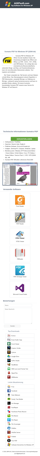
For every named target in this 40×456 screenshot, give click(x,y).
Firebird (13, 436)
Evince (13, 336)
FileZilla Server (15, 432)
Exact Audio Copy (16, 340)
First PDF (14, 441)
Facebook (14, 391)
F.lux (12, 387)
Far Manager (15, 403)
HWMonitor (14, 377)
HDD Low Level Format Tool (19, 369)
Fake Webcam (15, 395)
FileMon (13, 428)
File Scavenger (15, 424)
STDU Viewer (20, 241)
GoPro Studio (15, 360)
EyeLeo (13, 352)
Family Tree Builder (17, 399)
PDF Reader (20, 224)
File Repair (14, 420)
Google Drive (15, 356)
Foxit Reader (20, 206)
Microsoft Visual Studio (20, 294)
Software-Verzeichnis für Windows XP (22, 445)
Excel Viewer (15, 344)
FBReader (20, 259)
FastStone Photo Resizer (18, 411)
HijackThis (14, 373)
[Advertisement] (20, 29)
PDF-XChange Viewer (20, 276)
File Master (14, 416)
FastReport (14, 407)
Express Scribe (16, 348)
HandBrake (14, 365)
